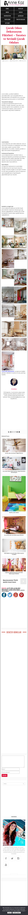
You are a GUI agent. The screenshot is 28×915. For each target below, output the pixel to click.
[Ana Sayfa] (14, 5)
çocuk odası (10, 588)
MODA (7, 12)
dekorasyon (5, 590)
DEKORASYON (7, 16)
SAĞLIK (21, 12)
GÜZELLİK (20, 9)
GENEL (7, 9)
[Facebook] (15, 432)
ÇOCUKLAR (20, 16)
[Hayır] (26, 910)
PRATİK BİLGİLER (20, 19)
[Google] (8, 432)
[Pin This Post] (22, 597)
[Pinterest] (10, 432)
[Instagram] (13, 432)
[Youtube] (17, 432)
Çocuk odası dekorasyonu (8, 371)
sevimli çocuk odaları (14, 590)
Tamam (9, 912)
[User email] (19, 432)
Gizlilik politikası (16, 912)
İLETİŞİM (7, 23)
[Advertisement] (14, 78)
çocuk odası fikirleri (14, 589)
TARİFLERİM (7, 19)
